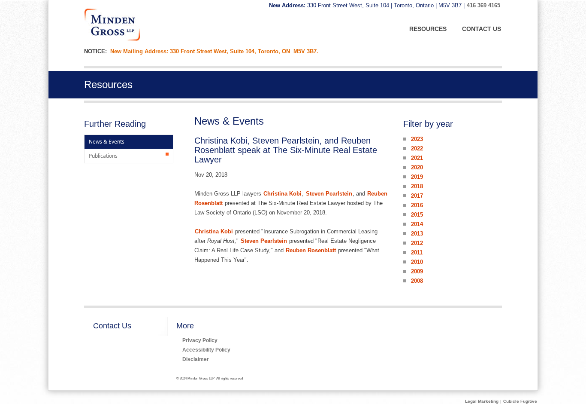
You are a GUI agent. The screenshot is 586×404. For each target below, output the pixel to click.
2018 (417, 186)
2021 (417, 158)
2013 (417, 233)
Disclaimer (195, 359)
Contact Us (112, 325)
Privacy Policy (199, 340)
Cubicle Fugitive (520, 401)
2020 (417, 167)
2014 (417, 224)
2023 (417, 139)
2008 (417, 281)
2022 (417, 148)
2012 (417, 243)
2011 (417, 252)
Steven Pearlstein (329, 193)
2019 (417, 177)
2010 (417, 262)
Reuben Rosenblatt (311, 250)
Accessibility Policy (206, 349)
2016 (417, 205)
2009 (417, 271)
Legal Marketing (481, 401)
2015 (417, 214)
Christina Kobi (282, 193)
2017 (417, 196)
